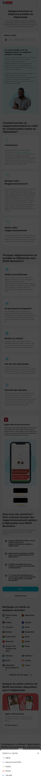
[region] (20, 767)
